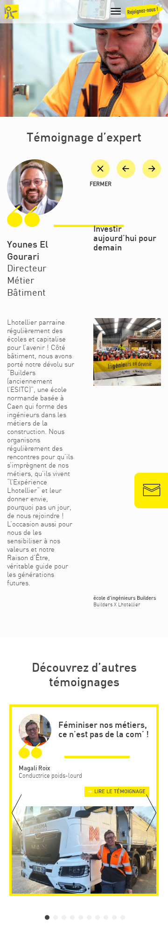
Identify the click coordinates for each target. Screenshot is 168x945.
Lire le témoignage (120, 792)
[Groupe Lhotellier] (12, 12)
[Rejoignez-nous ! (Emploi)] (144, 13)
